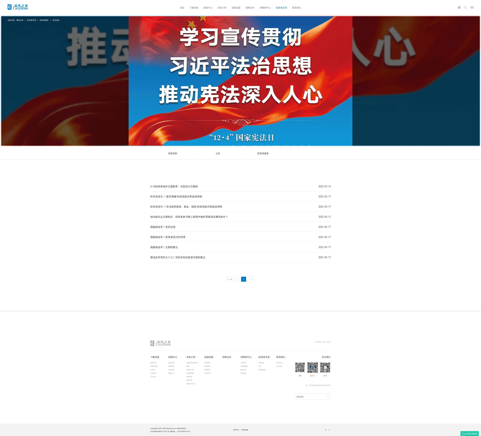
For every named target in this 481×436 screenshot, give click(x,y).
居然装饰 (189, 376)
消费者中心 (265, 7)
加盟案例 (207, 366)
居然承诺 (243, 369)
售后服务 (243, 373)
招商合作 (250, 7)
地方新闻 (171, 369)
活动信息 (55, 20)
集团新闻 (171, 366)
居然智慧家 (190, 373)
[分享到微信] (325, 430)
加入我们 (279, 366)
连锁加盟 (236, 7)
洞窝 (187, 366)
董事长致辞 (154, 366)
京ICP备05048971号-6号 (158, 431)
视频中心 (171, 373)
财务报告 (172, 153)
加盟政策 (207, 369)
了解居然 (193, 7)
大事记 (152, 369)
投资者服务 (44, 20)
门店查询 (243, 362)
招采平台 (236, 430)
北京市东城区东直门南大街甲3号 (320, 385)
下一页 (251, 279)
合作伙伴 (153, 376)
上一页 (230, 279)
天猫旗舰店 (244, 366)
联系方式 (279, 362)
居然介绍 (153, 362)
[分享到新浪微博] (329, 430)
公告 (218, 153)
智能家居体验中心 (192, 362)
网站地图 (245, 430)
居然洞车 (189, 380)
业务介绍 (221, 7)
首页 (182, 7)
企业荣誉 (153, 373)
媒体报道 (171, 362)
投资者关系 (281, 7)
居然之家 (19, 20)
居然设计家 (190, 369)
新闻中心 (207, 7)
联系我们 (296, 7)
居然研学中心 (190, 383)
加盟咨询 (207, 373)
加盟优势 (207, 362)
